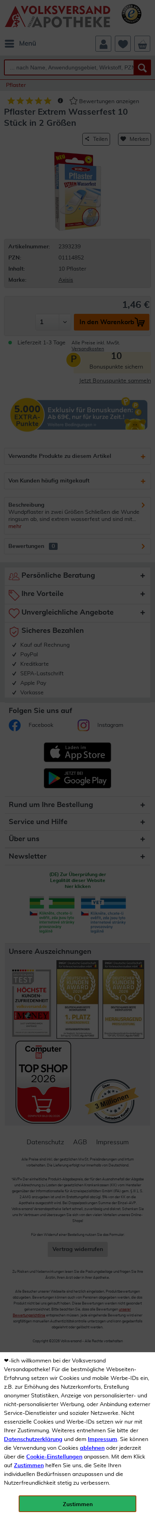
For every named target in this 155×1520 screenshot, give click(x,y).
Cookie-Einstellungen (54, 1457)
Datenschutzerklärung (33, 1439)
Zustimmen (29, 1465)
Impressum (102, 1439)
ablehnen (92, 1448)
